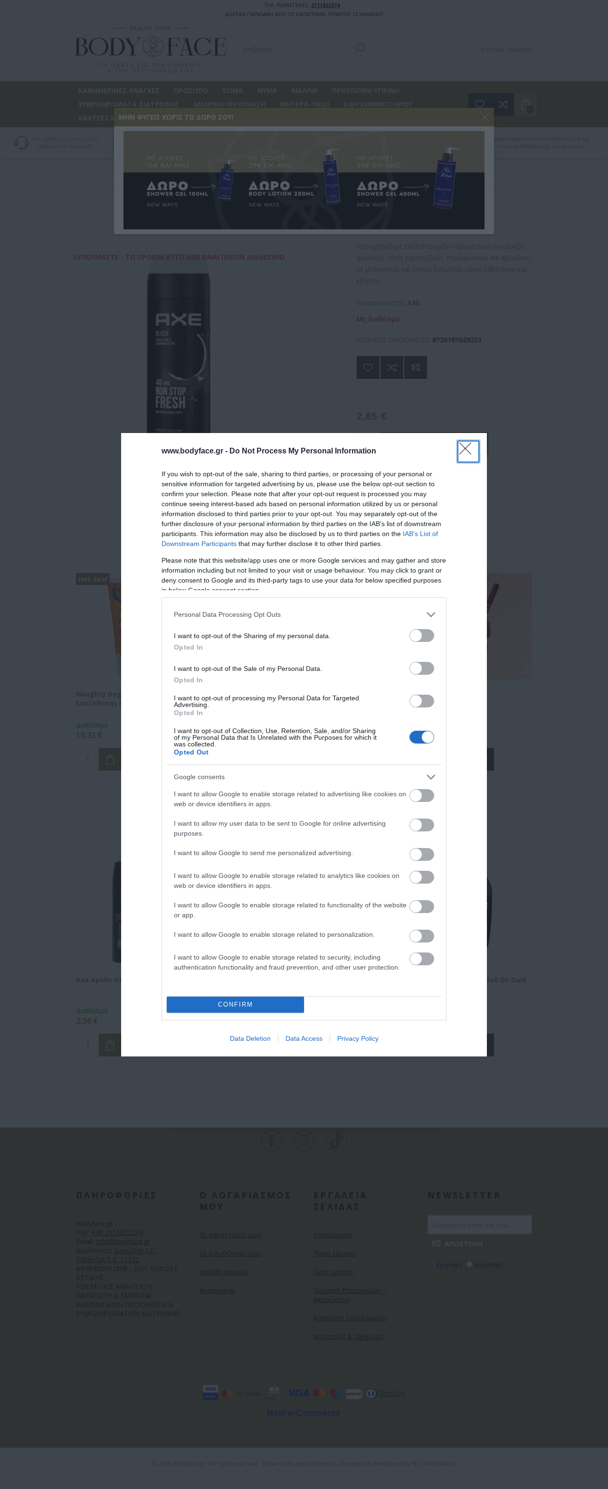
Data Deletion (250, 1038)
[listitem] (304, 615)
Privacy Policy (358, 1038)
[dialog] (304, 744)
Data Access (304, 1038)
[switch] (421, 635)
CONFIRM (235, 1004)
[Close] (468, 452)
